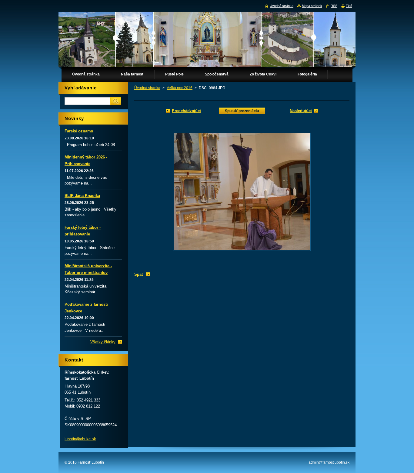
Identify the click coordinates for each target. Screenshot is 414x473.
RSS (334, 6)
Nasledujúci (301, 110)
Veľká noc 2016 (179, 88)
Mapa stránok (312, 6)
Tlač (349, 6)
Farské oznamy (79, 131)
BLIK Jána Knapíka (82, 195)
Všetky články (102, 342)
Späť (138, 274)
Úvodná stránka (147, 88)
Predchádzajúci (186, 110)
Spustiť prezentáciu (242, 111)
